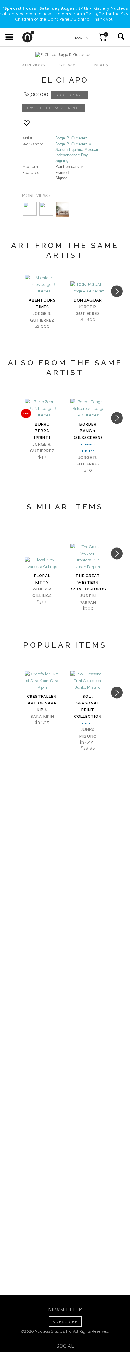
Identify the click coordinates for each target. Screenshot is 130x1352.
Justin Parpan (88, 599)
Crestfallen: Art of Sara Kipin (42, 703)
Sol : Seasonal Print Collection (88, 706)
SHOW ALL (69, 65)
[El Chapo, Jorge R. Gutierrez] (62, 54)
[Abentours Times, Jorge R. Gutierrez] (42, 285)
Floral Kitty (42, 579)
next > (101, 65)
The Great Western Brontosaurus (88, 582)
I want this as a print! (53, 107)
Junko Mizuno (88, 733)
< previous (33, 65)
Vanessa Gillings (42, 592)
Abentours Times (42, 303)
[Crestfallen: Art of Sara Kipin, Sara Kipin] (42, 681)
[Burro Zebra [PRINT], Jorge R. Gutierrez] (42, 409)
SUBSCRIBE (65, 1322)
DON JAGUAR (88, 300)
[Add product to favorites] (26, 123)
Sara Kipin (42, 716)
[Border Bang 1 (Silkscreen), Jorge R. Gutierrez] (87, 409)
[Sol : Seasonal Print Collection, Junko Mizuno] (87, 681)
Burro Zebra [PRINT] (42, 431)
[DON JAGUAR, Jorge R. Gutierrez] (87, 288)
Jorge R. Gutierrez (71, 138)
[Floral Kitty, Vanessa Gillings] (42, 563)
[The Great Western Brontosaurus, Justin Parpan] (87, 557)
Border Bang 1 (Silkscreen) (88, 431)
